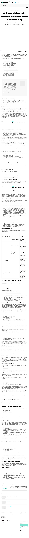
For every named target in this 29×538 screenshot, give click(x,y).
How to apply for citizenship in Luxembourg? (10, 68)
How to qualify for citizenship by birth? (9, 62)
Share (26, 51)
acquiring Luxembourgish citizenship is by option (14, 200)
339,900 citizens (14, 101)
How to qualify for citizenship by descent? (9, 63)
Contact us (2, 515)
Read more (13, 125)
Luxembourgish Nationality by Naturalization (10, 473)
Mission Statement (3, 517)
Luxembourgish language (5, 261)
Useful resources (5, 76)
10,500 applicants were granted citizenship (14, 108)
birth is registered (11, 306)
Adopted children (4, 194)
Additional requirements (7, 66)
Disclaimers (26, 7)
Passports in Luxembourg (7, 71)
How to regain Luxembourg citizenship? (9, 74)
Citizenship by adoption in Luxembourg (10, 64)
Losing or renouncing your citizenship (8, 73)
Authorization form (6, 331)
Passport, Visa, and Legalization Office (9, 370)
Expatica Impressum (3, 516)
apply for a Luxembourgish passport (17, 365)
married (13, 209)
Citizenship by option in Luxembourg (8, 65)
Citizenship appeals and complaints (8, 75)
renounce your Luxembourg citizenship (12, 422)
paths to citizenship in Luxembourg (13, 129)
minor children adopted (9, 181)
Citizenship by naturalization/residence (9, 67)
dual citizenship (12, 142)
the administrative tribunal (11, 464)
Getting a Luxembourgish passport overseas (11, 72)
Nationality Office (18, 307)
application (5, 377)
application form (8, 316)
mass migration (15, 114)
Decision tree (5, 477)
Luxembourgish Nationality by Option (8, 475)
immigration (8, 111)
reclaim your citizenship (6, 448)
